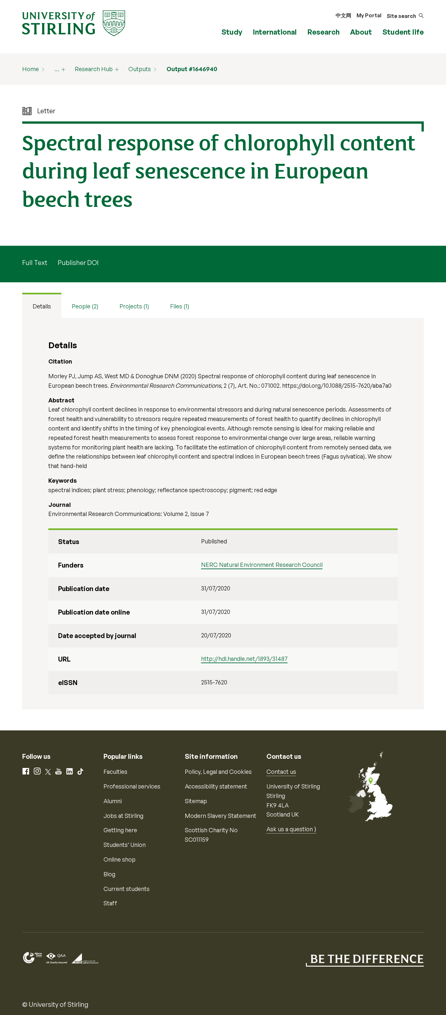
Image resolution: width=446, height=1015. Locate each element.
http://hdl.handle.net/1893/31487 (244, 658)
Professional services (132, 786)
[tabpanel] (222, 514)
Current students (127, 888)
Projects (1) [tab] (134, 306)
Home (30, 68)
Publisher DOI (78, 262)
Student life (403, 31)
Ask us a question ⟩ (291, 829)
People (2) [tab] (85, 306)
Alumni (113, 800)
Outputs (139, 68)
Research (323, 31)
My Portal (369, 15)
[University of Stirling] (73, 22)
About (361, 31)
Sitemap (196, 800)
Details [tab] (42, 306)
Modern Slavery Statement (220, 815)
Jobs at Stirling (123, 815)
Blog (109, 874)
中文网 (343, 15)
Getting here (120, 830)
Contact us (281, 771)
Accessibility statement (216, 786)
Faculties (115, 771)
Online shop (119, 859)
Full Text (34, 262)
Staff (110, 903)
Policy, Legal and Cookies (218, 771)
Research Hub (94, 68)
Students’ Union (125, 844)
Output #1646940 (192, 68)
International (275, 31)
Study (231, 31)
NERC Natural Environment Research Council (262, 564)
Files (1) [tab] (179, 306)
